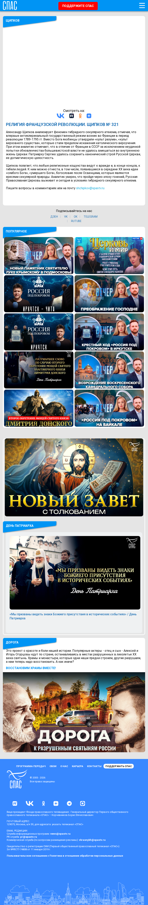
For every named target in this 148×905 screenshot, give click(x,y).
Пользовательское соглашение (27, 855)
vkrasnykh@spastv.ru (92, 839)
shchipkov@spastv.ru (90, 188)
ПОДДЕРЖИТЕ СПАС (78, 6)
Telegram (91, 216)
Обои (53, 766)
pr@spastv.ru (28, 836)
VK (65, 216)
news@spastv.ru (60, 833)
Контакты (94, 766)
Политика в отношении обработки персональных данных (86, 855)
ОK (75, 216)
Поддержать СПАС (118, 766)
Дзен (54, 216)
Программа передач (31, 766)
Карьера (77, 766)
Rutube (76, 221)
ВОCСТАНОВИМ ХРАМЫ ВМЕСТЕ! (31, 668)
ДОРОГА (12, 642)
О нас (64, 766)
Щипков (12, 20)
